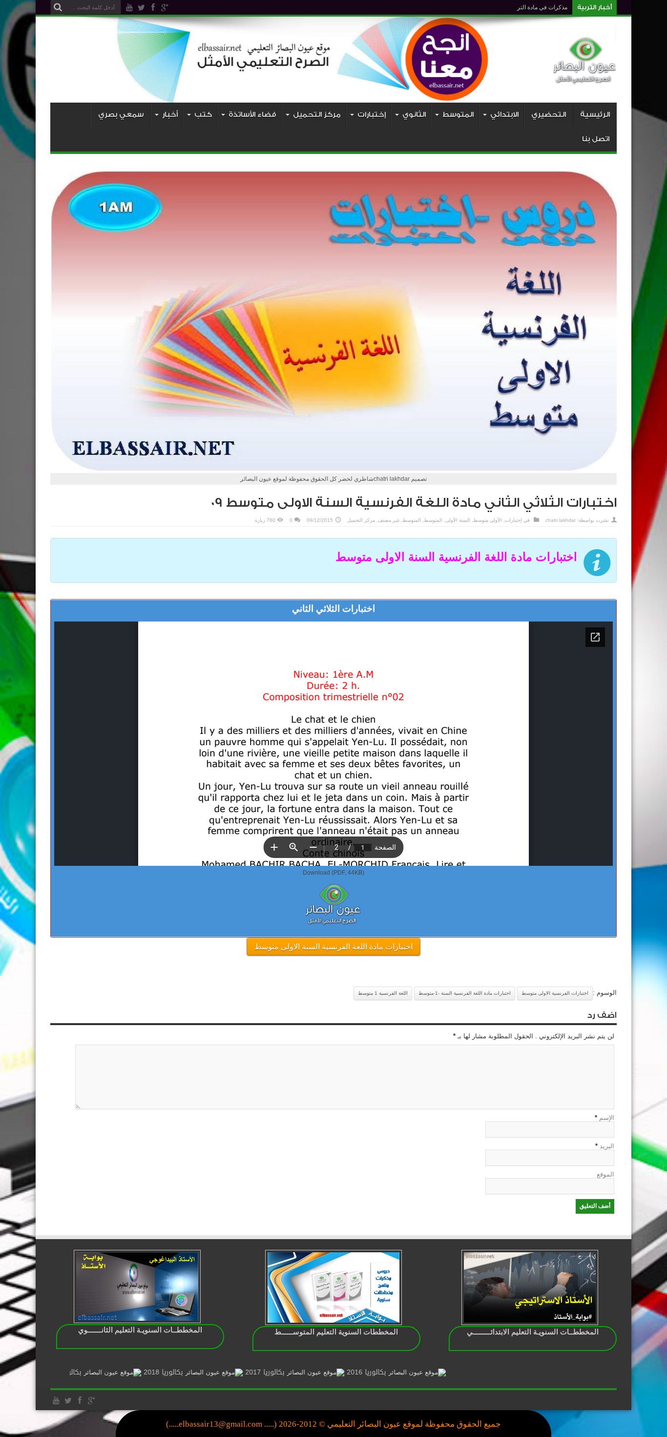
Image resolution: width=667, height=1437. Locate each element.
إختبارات (513, 520)
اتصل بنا (595, 139)
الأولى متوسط (487, 520)
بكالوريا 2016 (419, 1372)
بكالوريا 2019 (114, 1372)
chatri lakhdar (560, 520)
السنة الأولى (457, 520)
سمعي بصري (121, 114)
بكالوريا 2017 (317, 1372)
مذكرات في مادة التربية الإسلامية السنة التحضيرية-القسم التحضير (488, 7)
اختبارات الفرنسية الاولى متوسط (554, 993)
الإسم (606, 1117)
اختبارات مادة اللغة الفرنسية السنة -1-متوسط (464, 993)
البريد (607, 1146)
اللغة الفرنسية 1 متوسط (383, 993)
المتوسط (433, 520)
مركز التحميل (361, 520)
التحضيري (548, 114)
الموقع (605, 1174)
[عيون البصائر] (585, 78)
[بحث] (57, 7)
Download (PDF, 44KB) (333, 872)
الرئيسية (595, 114)
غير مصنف (388, 520)
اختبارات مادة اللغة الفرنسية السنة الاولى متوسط (333, 947)
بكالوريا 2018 (216, 1372)
